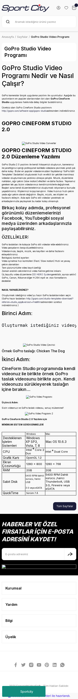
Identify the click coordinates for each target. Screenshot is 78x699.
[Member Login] (58, 7)
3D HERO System (42, 274)
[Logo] (25, 8)
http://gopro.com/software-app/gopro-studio (24, 111)
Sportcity (26, 691)
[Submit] (70, 554)
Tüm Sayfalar (64, 506)
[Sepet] (74, 7)
